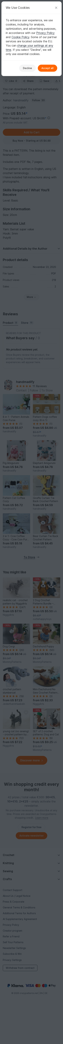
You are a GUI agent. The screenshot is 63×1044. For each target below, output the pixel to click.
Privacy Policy (45, 33)
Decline (27, 68)
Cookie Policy (20, 37)
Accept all (47, 68)
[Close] (56, 8)
